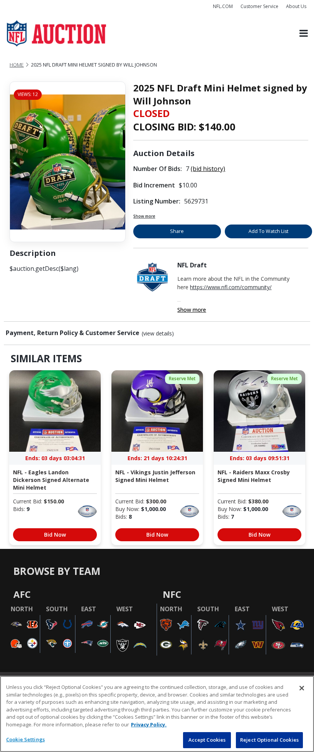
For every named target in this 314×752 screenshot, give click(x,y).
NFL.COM (223, 6)
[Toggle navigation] (303, 33)
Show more (144, 216)
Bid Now (55, 534)
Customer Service (259, 6)
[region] (157, 714)
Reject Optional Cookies (269, 739)
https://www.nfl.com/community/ (230, 287)
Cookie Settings (25, 739)
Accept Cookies (207, 739)
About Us (296, 6)
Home (17, 65)
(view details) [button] (158, 333)
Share (177, 231)
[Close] (301, 688)
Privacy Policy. (149, 724)
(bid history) (208, 168)
